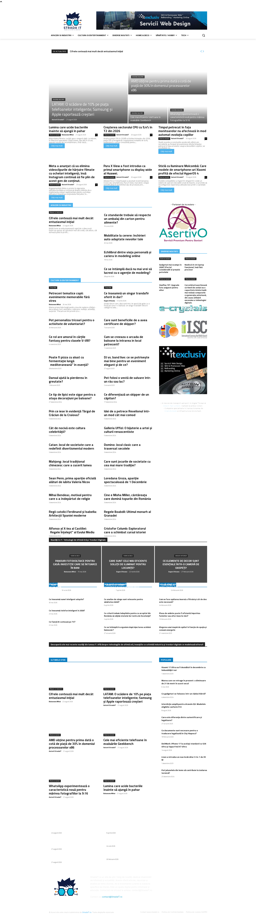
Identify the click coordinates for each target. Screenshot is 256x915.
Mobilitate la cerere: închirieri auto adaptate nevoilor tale (124, 237)
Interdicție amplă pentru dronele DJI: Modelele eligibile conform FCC (183, 705)
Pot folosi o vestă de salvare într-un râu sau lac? (127, 379)
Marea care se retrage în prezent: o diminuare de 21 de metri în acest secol (183, 682)
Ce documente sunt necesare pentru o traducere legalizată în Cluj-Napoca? (179, 732)
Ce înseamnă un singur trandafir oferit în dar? (126, 295)
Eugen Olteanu (109, 300)
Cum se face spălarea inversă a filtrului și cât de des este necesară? (183, 600)
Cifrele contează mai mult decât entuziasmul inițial (96, 51)
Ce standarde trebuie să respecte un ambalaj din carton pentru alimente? (127, 218)
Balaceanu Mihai (68, 134)
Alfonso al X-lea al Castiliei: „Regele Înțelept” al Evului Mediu (71, 530)
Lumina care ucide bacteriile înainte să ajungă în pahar (68, 129)
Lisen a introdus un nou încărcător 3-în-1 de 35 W (183, 758)
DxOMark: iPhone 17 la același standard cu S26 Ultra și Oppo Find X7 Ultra (183, 745)
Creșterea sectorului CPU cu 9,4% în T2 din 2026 (128, 129)
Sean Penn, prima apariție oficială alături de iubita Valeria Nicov (72, 480)
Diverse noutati (58, 99)
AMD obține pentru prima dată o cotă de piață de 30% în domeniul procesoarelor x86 (72, 743)
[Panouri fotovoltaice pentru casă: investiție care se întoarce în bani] (75, 564)
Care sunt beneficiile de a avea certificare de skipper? (125, 322)
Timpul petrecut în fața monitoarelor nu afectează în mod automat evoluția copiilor (182, 131)
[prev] (201, 51)
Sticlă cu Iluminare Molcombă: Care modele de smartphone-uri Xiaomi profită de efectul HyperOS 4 (182, 169)
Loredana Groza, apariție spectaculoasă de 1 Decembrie (125, 480)
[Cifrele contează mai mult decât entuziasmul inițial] (73, 678)
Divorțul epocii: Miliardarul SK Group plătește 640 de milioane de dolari (127, 841)
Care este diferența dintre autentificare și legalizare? (181, 718)
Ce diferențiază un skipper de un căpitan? (126, 396)
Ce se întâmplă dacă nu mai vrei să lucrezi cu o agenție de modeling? (128, 271)
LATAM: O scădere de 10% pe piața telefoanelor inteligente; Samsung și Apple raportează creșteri (127, 697)
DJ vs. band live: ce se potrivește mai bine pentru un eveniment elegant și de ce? (126, 361)
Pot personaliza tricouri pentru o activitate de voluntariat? (71, 322)
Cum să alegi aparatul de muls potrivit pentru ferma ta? (179, 585)
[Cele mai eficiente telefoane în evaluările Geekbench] (147, 109)
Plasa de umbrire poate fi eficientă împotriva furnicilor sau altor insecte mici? (179, 614)
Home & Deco (75, 555)
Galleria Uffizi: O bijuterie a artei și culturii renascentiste (128, 430)
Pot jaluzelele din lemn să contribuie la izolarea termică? (184, 771)
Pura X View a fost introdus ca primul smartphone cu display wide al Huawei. (128, 169)
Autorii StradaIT (122, 134)
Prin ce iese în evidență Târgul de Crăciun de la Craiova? (72, 413)
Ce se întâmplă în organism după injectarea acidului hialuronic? (127, 628)
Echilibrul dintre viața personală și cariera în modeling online (127, 254)
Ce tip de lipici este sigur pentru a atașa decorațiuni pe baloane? (72, 396)
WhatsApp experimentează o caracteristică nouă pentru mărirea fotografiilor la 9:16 (69, 789)
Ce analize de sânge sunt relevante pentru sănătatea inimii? (123, 600)
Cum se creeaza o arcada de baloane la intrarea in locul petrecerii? (123, 340)
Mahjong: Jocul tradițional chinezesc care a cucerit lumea (70, 463)
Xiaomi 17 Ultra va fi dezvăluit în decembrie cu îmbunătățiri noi (183, 668)
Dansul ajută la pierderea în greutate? (68, 379)
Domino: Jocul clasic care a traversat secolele (122, 446)
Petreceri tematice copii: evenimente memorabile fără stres (69, 297)
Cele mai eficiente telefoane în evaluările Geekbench (125, 742)
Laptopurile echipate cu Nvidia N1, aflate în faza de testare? (127, 828)
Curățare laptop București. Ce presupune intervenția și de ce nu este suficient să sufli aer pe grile (72, 584)
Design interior (181, 555)
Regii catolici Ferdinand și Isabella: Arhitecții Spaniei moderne (73, 513)
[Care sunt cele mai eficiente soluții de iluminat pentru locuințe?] (128, 564)
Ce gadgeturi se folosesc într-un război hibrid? (183, 694)
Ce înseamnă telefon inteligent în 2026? (67, 610)
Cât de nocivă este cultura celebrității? (67, 430)
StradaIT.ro (86, 912)
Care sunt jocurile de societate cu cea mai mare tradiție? (127, 463)
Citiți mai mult (57, 145)
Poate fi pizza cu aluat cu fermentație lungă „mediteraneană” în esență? (68, 361)
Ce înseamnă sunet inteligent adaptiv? (66, 599)
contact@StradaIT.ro (112, 896)
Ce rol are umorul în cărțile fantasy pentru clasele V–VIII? (69, 338)
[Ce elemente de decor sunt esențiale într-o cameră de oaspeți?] (181, 564)
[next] (203, 51)
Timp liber (53, 287)
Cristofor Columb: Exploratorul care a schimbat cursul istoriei (125, 530)
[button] (203, 35)
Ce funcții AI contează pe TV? (62, 622)
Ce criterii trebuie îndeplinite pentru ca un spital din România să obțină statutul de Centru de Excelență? (127, 614)
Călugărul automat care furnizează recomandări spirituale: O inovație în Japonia (127, 854)
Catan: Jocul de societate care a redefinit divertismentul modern (71, 446)
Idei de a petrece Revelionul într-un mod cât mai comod (127, 413)
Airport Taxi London (171, 406)
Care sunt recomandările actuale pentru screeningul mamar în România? (126, 585)
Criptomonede (171, 411)
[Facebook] (205, 5)
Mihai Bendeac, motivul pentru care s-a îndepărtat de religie (70, 497)
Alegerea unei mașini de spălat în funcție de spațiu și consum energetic (183, 628)
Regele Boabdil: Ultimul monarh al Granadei (127, 513)
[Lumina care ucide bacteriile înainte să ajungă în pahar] (127, 770)
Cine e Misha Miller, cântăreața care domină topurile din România (127, 497)
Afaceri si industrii (56, 212)
